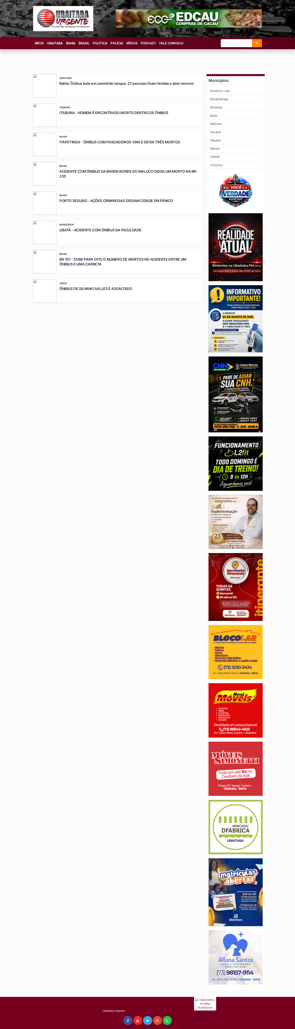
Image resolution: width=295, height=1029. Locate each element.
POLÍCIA (117, 43)
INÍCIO (39, 43)
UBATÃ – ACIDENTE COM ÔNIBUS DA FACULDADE (100, 230)
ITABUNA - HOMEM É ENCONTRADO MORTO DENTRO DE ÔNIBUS (113, 113)
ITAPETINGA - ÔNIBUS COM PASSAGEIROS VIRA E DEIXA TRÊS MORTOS (119, 142)
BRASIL (84, 43)
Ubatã (214, 157)
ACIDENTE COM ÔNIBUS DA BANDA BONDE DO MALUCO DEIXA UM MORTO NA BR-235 (128, 173)
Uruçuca (216, 165)
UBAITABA (55, 43)
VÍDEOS (131, 43)
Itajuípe (215, 140)
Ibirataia (216, 107)
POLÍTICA (100, 43)
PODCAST (148, 43)
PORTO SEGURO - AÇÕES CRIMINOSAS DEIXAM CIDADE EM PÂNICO (116, 201)
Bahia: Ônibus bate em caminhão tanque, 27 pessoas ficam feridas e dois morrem (126, 83)
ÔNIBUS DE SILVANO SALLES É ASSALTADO (95, 289)
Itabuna (215, 124)
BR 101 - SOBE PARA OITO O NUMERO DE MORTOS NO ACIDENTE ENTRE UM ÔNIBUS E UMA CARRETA (122, 261)
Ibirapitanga (219, 99)
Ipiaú (213, 115)
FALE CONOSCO (171, 43)
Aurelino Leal (220, 91)
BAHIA (70, 43)
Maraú (215, 148)
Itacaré (215, 132)
